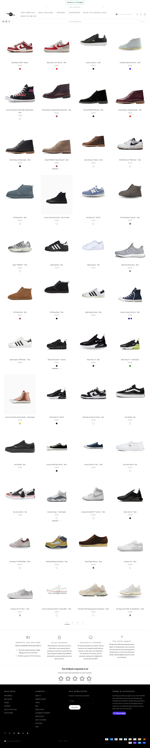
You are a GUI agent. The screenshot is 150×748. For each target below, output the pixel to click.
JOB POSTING (38, 723)
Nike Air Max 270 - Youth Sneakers (130, 360)
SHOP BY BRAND (29, 16)
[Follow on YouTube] (18, 733)
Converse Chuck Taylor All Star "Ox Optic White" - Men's (56, 609)
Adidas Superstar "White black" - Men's (20, 360)
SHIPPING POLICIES (40, 699)
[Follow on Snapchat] (27, 733)
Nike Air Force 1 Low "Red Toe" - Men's (56, 63)
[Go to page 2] (82, 622)
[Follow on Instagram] (14, 733)
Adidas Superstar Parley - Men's (93, 312)
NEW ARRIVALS (28, 12)
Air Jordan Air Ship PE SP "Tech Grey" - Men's (93, 512)
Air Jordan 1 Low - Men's (130, 562)
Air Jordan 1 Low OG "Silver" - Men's (20, 609)
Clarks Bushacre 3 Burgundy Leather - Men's (130, 110)
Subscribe (74, 707)
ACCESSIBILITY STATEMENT (42, 713)
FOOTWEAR (74, 12)
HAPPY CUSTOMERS (40, 720)
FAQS (36, 706)
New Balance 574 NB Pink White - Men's (20, 562)
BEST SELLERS (46, 12)
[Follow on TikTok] (23, 733)
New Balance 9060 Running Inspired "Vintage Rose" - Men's (93, 609)
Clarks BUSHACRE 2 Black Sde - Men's (93, 110)
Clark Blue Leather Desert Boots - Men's (130, 63)
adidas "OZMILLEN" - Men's (20, 265)
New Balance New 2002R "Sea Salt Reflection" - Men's (130, 609)
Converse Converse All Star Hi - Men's (130, 312)
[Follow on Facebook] (5, 733)
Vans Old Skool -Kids (130, 417)
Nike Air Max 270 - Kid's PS (57, 417)
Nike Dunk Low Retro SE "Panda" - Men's (93, 417)
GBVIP (37, 727)
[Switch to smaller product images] (6, 21)
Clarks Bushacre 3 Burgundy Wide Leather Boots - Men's (56, 110)
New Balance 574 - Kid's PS (93, 217)
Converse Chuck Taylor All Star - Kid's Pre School (56, 217)
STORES (37, 703)
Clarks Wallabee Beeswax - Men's (93, 562)
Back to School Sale (75, 7)
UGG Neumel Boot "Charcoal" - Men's (130, 217)
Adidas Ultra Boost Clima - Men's (130, 265)
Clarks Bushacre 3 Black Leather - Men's (19, 160)
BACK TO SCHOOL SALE (94, 12)
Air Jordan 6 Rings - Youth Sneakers (56, 512)
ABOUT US (38, 696)
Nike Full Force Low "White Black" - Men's (130, 160)
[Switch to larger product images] (3, 21)
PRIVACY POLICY (39, 709)
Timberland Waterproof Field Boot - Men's (57, 562)
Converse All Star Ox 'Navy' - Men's (93, 464)
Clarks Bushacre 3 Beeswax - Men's (93, 160)
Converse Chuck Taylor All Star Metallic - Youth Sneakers (20, 417)
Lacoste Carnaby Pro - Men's (93, 63)
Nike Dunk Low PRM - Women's (20, 63)
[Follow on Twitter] (9, 733)
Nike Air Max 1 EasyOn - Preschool (57, 360)
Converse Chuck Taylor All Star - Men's (57, 464)
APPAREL (61, 12)
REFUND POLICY (39, 716)
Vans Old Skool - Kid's (20, 464)
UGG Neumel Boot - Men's (20, 217)
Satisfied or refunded (90, 642)
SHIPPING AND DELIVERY (28, 642)
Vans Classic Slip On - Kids (130, 464)
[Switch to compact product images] (9, 21)
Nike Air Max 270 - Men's (93, 360)
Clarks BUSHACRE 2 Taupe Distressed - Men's (57, 160)
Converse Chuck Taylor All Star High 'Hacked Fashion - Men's (20, 111)
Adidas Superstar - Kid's (56, 265)
